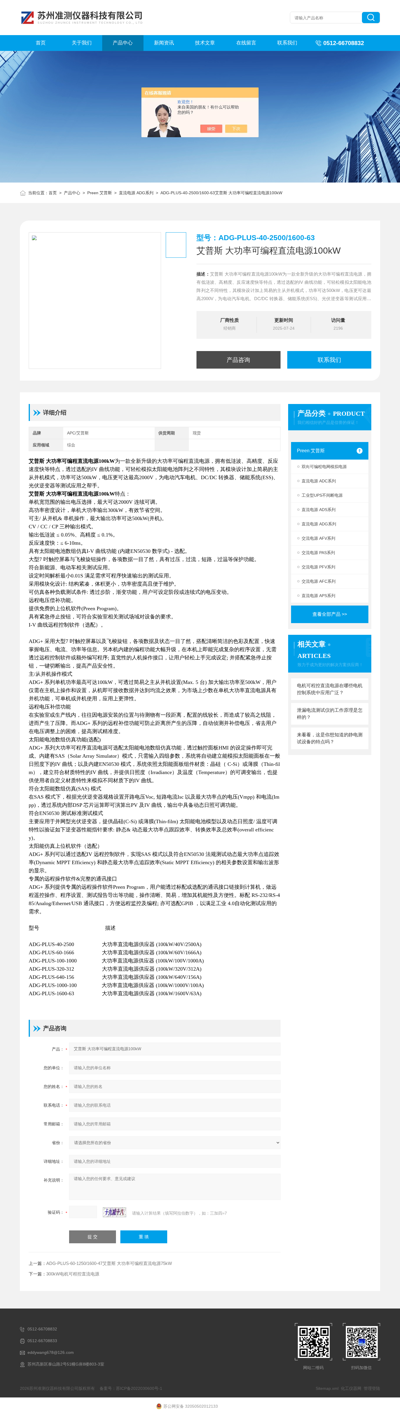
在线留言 (246, 43)
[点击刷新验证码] (114, 1212)
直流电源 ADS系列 (319, 509)
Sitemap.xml (327, 1388)
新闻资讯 (164, 43)
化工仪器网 (351, 1388)
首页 (41, 43)
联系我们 (287, 43)
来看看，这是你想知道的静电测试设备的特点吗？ (330, 738)
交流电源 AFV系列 (318, 538)
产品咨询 (238, 360)
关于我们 (82, 43)
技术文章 (205, 43)
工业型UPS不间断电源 (322, 495)
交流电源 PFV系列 (318, 567)
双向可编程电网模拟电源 (324, 466)
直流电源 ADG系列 (136, 192)
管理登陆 (372, 1388)
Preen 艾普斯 (99, 192)
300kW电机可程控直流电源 (72, 1273)
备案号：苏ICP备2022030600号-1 (131, 1388)
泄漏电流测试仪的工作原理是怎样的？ (330, 714)
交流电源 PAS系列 (318, 552)
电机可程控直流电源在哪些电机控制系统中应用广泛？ (330, 689)
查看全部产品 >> (329, 614)
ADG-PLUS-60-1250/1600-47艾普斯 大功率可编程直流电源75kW (109, 1263)
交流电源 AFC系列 (319, 581)
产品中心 (123, 43)
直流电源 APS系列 (318, 595)
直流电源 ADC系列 (319, 481)
